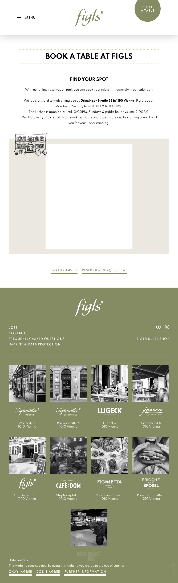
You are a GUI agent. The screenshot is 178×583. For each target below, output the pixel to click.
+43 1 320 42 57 (64, 270)
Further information (85, 571)
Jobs (13, 327)
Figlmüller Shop (153, 339)
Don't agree (48, 571)
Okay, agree (20, 571)
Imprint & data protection (35, 344)
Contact (17, 333)
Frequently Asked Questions (37, 339)
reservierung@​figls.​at (104, 270)
